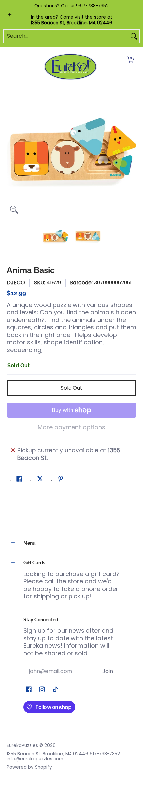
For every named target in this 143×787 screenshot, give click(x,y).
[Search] (134, 36)
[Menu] (11, 60)
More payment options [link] (71, 427)
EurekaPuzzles (22, 745)
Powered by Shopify (29, 767)
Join (107, 671)
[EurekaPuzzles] (70, 67)
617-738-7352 (93, 6)
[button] (130, 60)
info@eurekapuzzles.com (35, 759)
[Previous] (11, 152)
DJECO (16, 282)
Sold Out (71, 388)
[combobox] (66, 36)
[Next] (131, 152)
